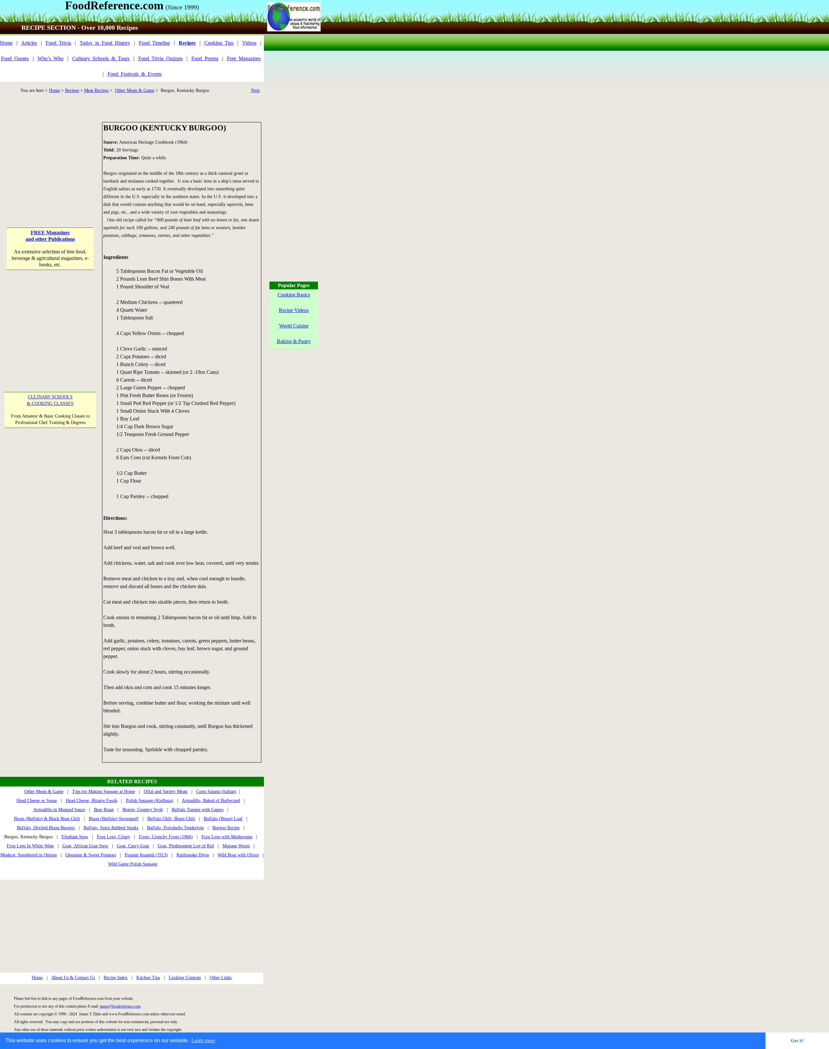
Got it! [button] (797, 1040)
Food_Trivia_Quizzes (160, 58)
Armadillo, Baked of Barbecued (211, 800)
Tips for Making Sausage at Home (103, 791)
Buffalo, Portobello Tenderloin (175, 827)
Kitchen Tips (148, 977)
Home (6, 43)
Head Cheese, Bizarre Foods (91, 800)
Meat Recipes (96, 90)
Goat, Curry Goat (133, 845)
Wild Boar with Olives (238, 855)
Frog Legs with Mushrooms (226, 836)
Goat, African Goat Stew (85, 845)
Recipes (72, 90)
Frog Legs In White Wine (30, 845)
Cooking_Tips (218, 43)
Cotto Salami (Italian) (216, 791)
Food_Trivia (58, 43)
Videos (249, 43)
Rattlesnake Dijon (192, 855)
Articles (29, 43)
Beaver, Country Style (142, 809)
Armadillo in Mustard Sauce (59, 809)
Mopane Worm (236, 845)
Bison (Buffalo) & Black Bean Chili (47, 818)
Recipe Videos (294, 310)
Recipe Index (116, 977)
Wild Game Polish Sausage (132, 864)
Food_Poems (204, 58)
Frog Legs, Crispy (113, 836)
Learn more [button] (203, 1040)
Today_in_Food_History (105, 43)
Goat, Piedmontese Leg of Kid (186, 845)
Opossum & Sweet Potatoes (90, 855)
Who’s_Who (50, 58)
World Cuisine (294, 326)
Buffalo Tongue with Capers (197, 809)
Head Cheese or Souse (37, 800)
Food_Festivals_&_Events (135, 74)
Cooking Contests (185, 977)
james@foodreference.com (120, 1006)
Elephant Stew (75, 836)
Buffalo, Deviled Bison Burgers (46, 827)
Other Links (221, 977)
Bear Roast (104, 809)
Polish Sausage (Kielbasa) (149, 800)
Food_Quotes (15, 58)
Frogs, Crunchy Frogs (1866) (166, 836)
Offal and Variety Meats (165, 791)
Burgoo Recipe (226, 827)
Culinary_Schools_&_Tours (101, 58)
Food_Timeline (154, 43)
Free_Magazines (244, 58)
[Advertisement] (50, 162)
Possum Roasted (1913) (146, 855)
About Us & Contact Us (73, 977)
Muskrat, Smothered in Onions (28, 855)
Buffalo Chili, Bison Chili (171, 818)
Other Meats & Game (134, 90)
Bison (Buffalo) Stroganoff (114, 818)
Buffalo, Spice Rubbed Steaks (111, 827)
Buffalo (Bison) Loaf (223, 818)
